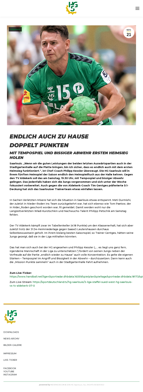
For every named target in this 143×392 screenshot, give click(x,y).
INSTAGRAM (10, 374)
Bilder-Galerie (12, 345)
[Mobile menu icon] (137, 8)
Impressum (9, 353)
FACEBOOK (9, 368)
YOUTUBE (8, 371)
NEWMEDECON (58, 385)
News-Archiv (11, 338)
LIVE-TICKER (10, 360)
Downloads (11, 332)
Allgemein (15, 29)
